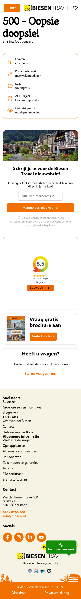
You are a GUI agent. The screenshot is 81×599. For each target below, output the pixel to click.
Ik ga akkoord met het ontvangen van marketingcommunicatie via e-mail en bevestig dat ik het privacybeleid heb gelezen (40, 222)
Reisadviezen (12, 457)
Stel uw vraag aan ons (40, 374)
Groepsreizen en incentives (22, 407)
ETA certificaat (13, 474)
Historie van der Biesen (19, 432)
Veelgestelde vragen (17, 440)
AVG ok (8, 468)
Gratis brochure (43, 336)
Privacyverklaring (57, 593)
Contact (8, 427)
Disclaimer (19, 593)
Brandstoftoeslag (15, 480)
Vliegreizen (10, 413)
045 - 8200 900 (14, 512)
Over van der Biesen (17, 421)
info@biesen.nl (14, 516)
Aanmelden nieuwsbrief (40, 207)
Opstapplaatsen (14, 446)
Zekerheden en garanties (20, 463)
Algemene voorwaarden (20, 451)
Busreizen (10, 402)
